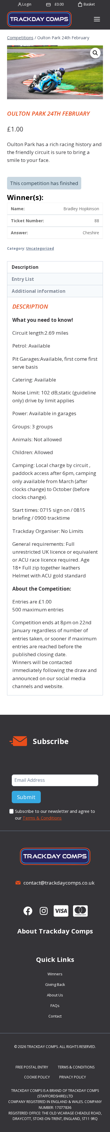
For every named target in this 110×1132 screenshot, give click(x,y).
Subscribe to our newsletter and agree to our (55, 814)
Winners (55, 974)
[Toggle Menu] (97, 19)
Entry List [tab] (23, 279)
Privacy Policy (72, 1077)
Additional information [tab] (38, 291)
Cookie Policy (37, 1077)
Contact (55, 1016)
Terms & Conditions (42, 818)
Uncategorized (40, 248)
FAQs (55, 1005)
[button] (95, 53)
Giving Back (55, 984)
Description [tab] (25, 267)
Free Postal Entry (32, 1067)
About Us (55, 995)
